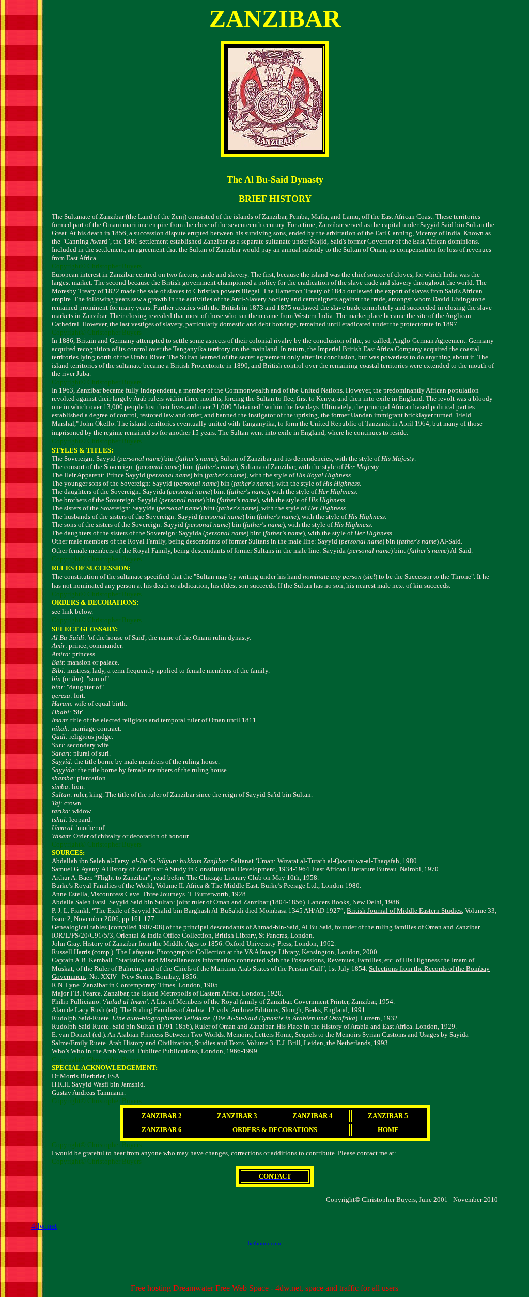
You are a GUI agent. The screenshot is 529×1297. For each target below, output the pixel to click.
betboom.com (264, 1243)
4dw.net (44, 1225)
